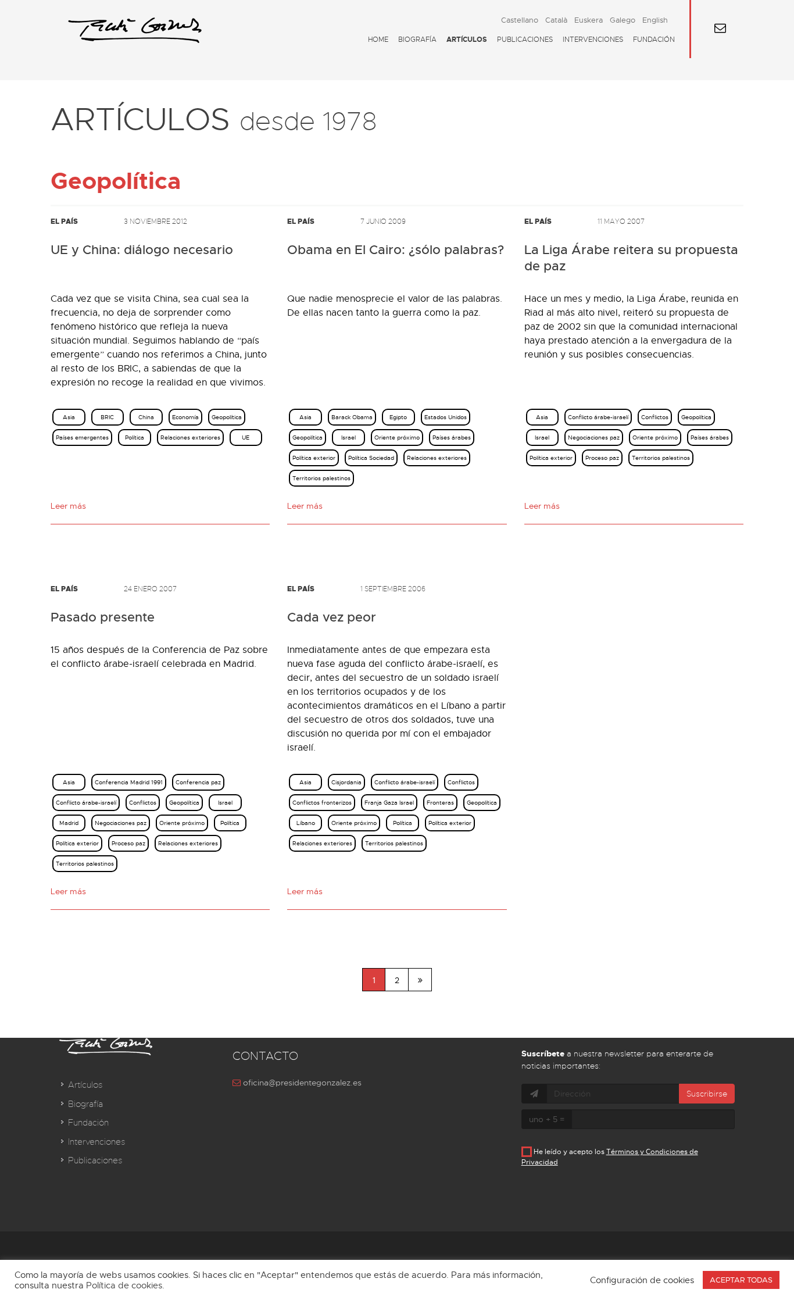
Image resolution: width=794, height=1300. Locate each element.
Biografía (417, 39)
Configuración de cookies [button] (642, 1280)
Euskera (588, 20)
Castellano (519, 20)
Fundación (654, 39)
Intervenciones (593, 39)
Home (378, 39)
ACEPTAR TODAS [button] (741, 1280)
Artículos (466, 39)
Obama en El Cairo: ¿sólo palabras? (395, 250)
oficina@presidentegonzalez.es (301, 1082)
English (655, 20)
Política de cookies (124, 1285)
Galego (622, 20)
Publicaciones (525, 39)
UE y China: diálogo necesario (142, 250)
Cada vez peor (331, 617)
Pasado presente (103, 617)
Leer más (68, 506)
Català (556, 20)
